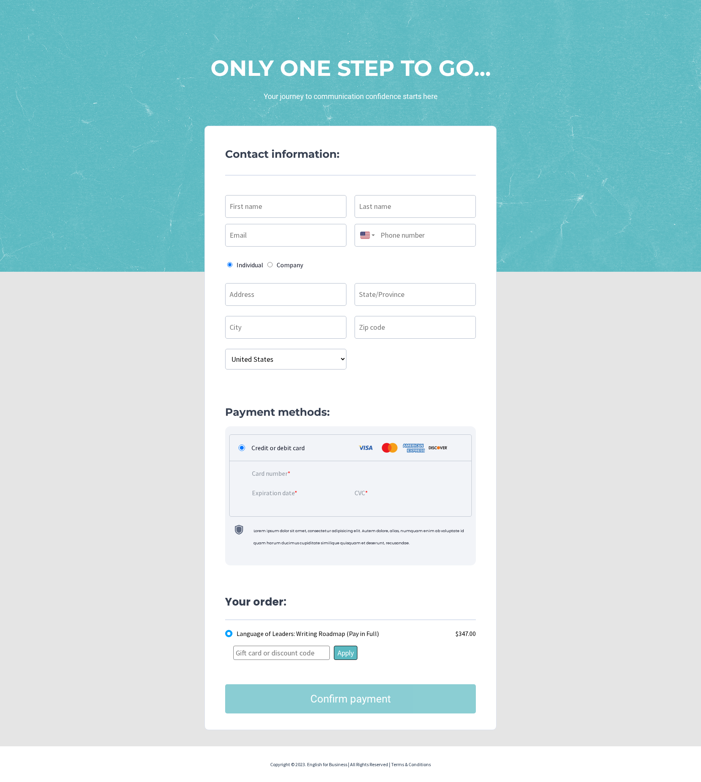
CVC (360, 493)
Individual (250, 265)
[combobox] (365, 235)
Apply (346, 652)
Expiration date (273, 493)
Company (290, 265)
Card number (270, 473)
